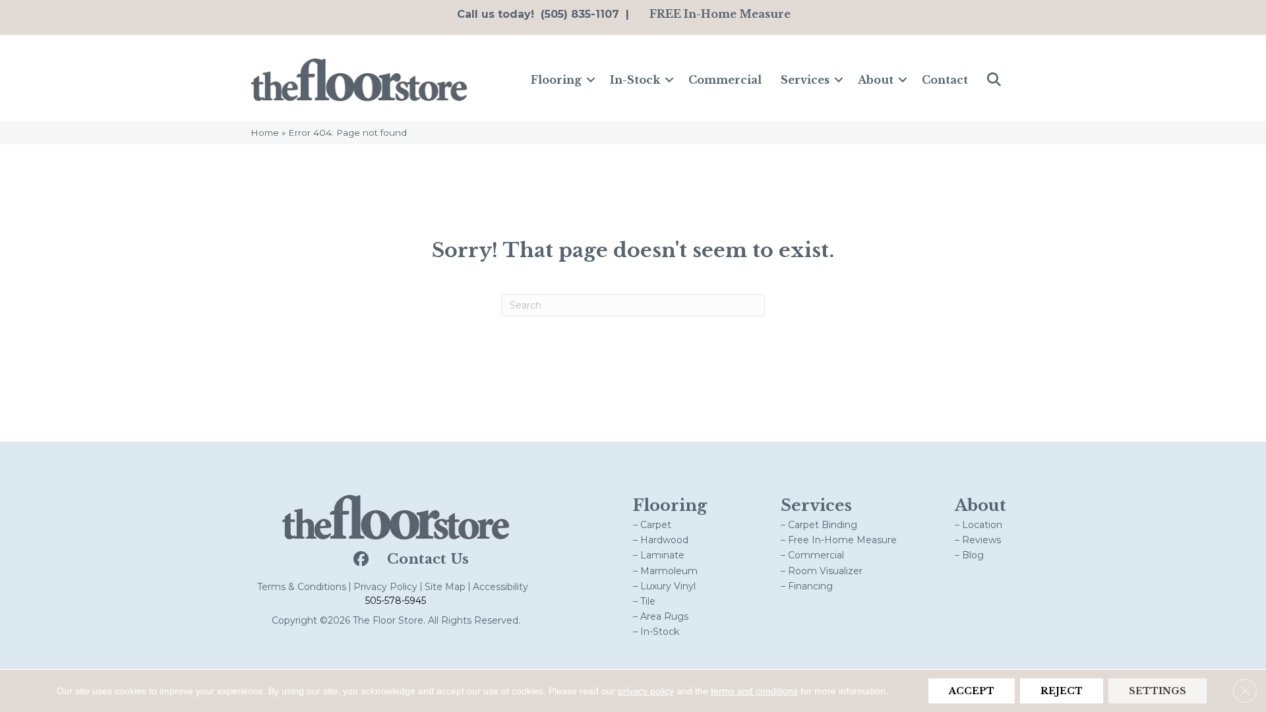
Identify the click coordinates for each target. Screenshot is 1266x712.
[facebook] (359, 559)
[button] (591, 79)
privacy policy (646, 691)
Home (265, 132)
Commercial (725, 79)
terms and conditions (754, 691)
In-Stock (635, 79)
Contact (945, 79)
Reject (1061, 691)
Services (805, 79)
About (875, 79)
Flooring (556, 79)
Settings (1157, 691)
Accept (971, 691)
